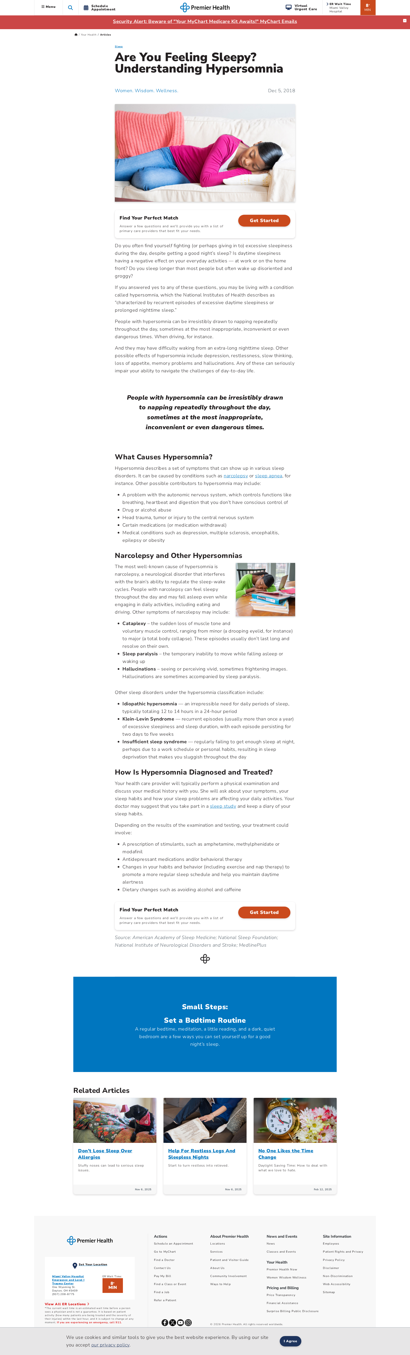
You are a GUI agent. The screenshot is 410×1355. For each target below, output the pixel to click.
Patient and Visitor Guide (229, 1260)
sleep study (223, 806)
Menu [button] (50, 7)
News (271, 1244)
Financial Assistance (282, 1303)
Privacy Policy (334, 1260)
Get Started (264, 220)
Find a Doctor (164, 1260)
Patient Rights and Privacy (343, 1252)
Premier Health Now (282, 1269)
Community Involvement (228, 1276)
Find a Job (161, 1292)
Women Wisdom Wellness (287, 1277)
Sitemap (329, 1292)
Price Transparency (281, 1295)
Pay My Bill (162, 1276)
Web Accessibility (336, 1284)
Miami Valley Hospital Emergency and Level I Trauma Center (68, 1280)
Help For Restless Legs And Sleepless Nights (201, 1154)
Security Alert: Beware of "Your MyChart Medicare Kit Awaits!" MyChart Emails (205, 21)
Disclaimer (331, 1268)
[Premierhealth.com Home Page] (76, 34)
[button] (71, 7)
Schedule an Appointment (173, 1244)
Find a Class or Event (170, 1284)
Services (216, 1252)
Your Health (89, 34)
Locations (217, 1244)
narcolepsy (236, 476)
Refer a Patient (165, 1300)
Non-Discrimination (338, 1276)
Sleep (119, 46)
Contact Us (162, 1268)
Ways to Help (220, 1284)
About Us (217, 1268)
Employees (331, 1244)
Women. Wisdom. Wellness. (146, 90)
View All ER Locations (66, 1304)
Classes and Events (281, 1252)
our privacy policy (110, 1345)
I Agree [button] (290, 1341)
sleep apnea (268, 476)
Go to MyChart (165, 1252)
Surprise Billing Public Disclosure (293, 1311)
